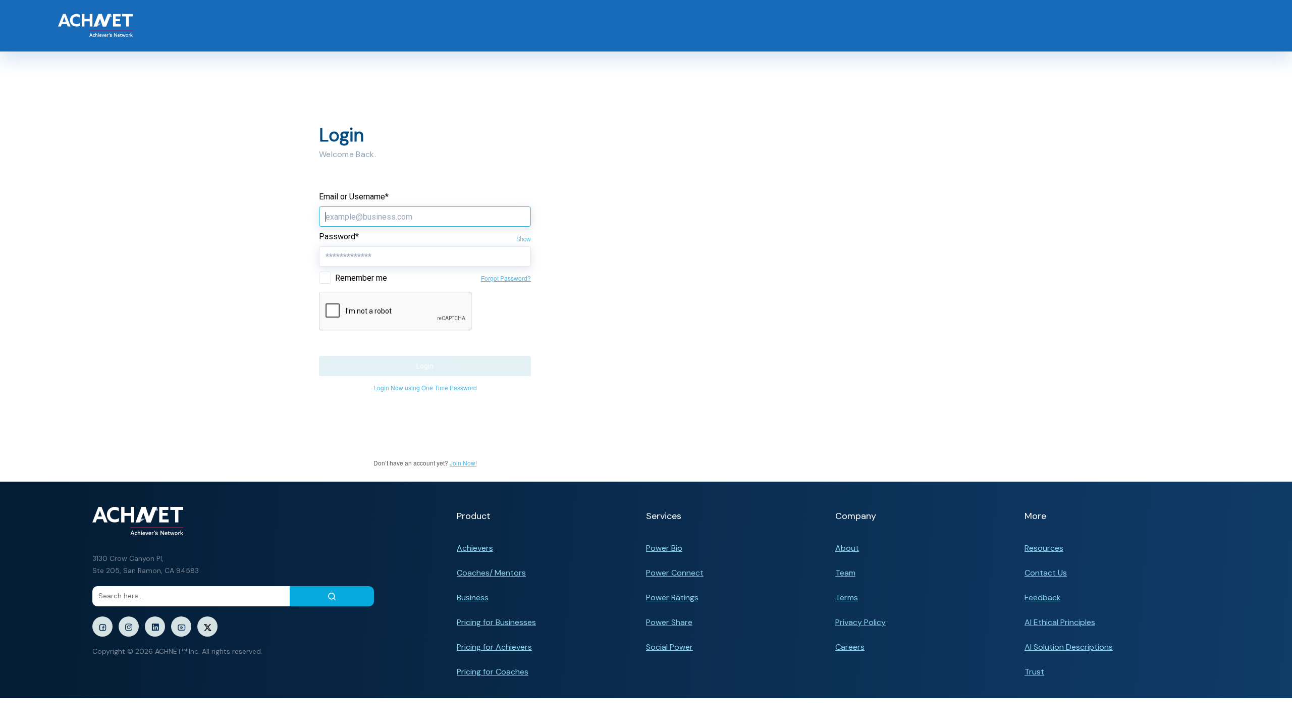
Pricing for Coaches (492, 671)
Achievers (475, 548)
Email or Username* (354, 196)
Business (473, 597)
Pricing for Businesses (496, 622)
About (847, 548)
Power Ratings (672, 597)
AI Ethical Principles (1060, 622)
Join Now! (463, 462)
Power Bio (664, 548)
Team (845, 572)
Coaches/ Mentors (491, 572)
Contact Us (1046, 572)
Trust (1034, 671)
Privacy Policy (860, 622)
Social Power (669, 647)
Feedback (1043, 597)
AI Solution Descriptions (1069, 647)
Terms (846, 597)
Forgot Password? (506, 278)
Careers (850, 647)
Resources (1044, 548)
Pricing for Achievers (494, 647)
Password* (339, 236)
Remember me (361, 278)
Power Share (669, 622)
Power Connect (675, 572)
